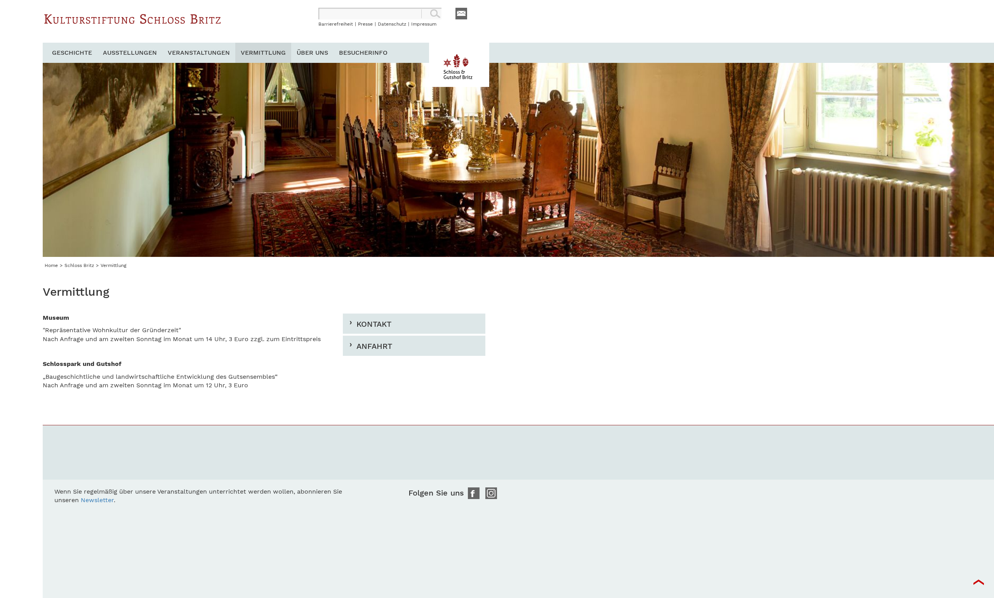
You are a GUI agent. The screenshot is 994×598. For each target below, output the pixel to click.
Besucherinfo (363, 52)
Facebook (474, 493)
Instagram (491, 493)
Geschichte (72, 52)
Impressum (423, 24)
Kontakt (373, 323)
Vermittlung (263, 52)
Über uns (312, 52)
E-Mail (461, 13)
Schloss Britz (132, 25)
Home (51, 265)
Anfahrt (374, 345)
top (978, 582)
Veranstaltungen (199, 52)
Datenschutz (392, 24)
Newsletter (97, 500)
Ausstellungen (130, 52)
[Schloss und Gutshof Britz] (459, 65)
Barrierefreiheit (335, 24)
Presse (365, 24)
